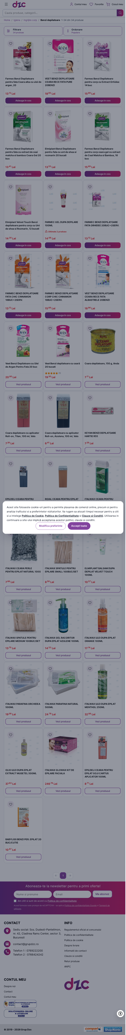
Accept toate (79, 526)
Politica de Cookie (33, 515)
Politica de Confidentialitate (62, 515)
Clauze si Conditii (92, 515)
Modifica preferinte (50, 526)
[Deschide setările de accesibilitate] (120, 1013)
